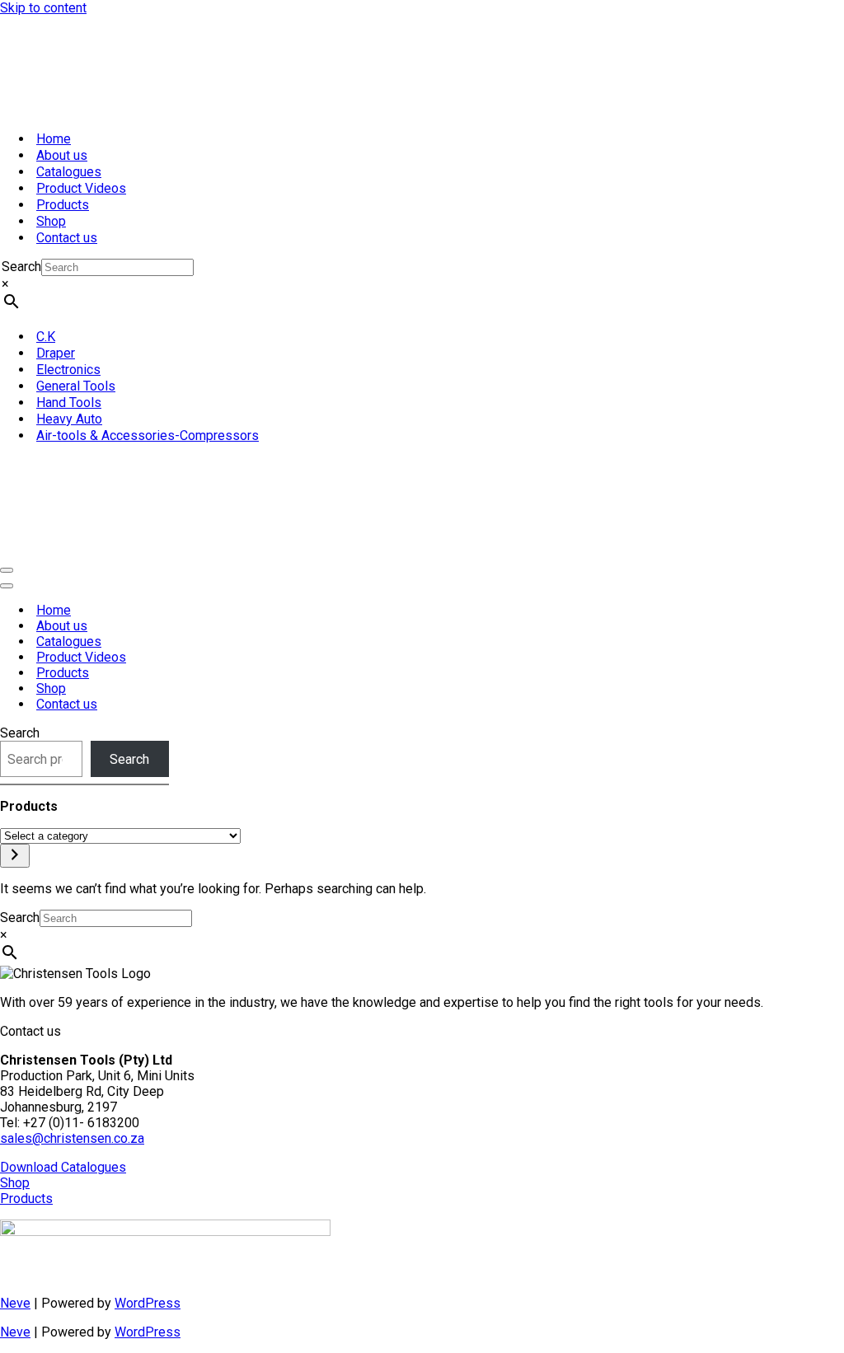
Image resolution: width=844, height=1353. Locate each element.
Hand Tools (68, 402)
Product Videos (81, 188)
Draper (55, 353)
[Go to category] (15, 856)
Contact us (66, 238)
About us (61, 155)
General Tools (75, 386)
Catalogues (68, 172)
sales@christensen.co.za (72, 1138)
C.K (45, 336)
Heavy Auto (69, 419)
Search (21, 266)
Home (53, 139)
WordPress (148, 1303)
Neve (15, 1303)
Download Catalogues (63, 1167)
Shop (51, 221)
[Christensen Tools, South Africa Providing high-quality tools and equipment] (422, 66)
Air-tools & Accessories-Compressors (147, 435)
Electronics (68, 369)
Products (62, 205)
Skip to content (43, 8)
